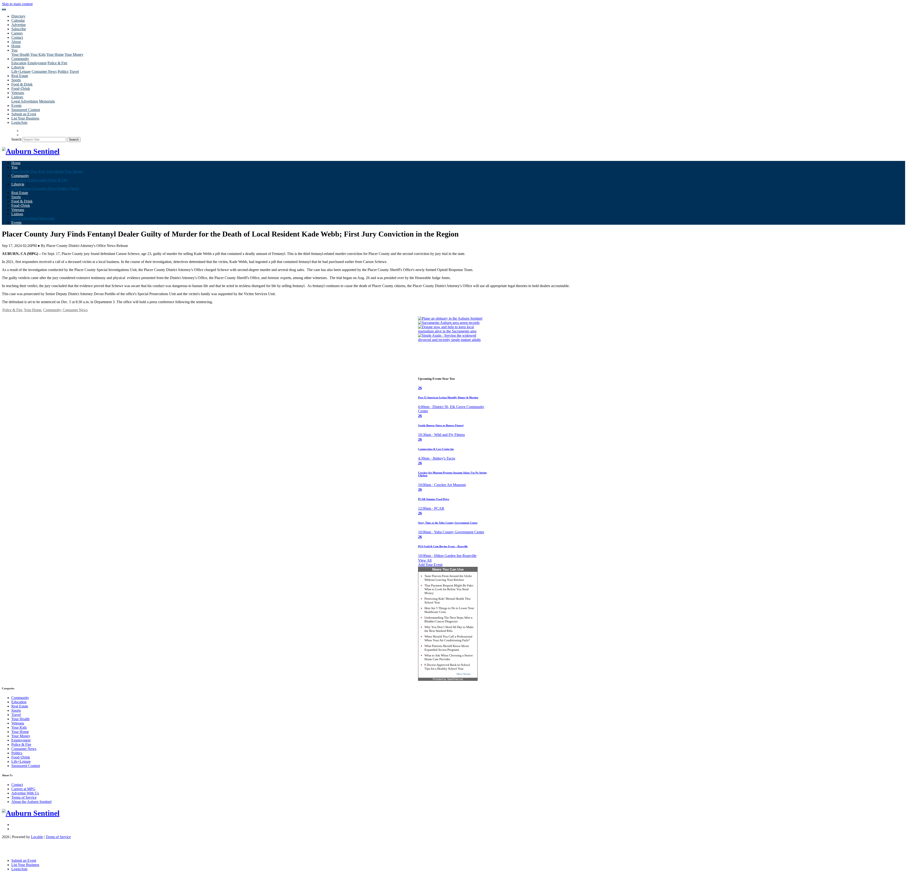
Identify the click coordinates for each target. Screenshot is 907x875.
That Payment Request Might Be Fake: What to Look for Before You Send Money (449, 589)
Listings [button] (17, 97)
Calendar (18, 20)
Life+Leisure (21, 71)
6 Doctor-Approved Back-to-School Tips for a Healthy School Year (447, 666)
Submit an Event (23, 114)
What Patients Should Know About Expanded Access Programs (446, 647)
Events (16, 105)
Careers (17, 33)
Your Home (55, 54)
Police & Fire (57, 63)
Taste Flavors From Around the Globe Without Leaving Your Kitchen (448, 578)
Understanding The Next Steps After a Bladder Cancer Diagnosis (448, 619)
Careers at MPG (23, 789)
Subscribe (18, 29)
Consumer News (44, 71)
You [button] (14, 50)
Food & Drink (22, 84)
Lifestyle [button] (17, 67)
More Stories (464, 673)
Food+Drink (20, 88)
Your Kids (38, 54)
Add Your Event (430, 565)
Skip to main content (17, 4)
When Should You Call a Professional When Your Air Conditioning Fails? (448, 638)
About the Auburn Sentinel (31, 802)
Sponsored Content (25, 110)
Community (52, 310)
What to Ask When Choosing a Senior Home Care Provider (448, 657)
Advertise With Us (25, 793)
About (16, 42)
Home (16, 46)
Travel (74, 71)
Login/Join (19, 123)
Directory (18, 16)
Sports (16, 80)
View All (425, 560)
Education (18, 63)
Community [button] (20, 59)
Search (16, 139)
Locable (37, 837)
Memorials (47, 101)
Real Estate (19, 76)
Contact (17, 37)
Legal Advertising (24, 101)
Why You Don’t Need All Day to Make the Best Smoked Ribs (449, 629)
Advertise (18, 25)
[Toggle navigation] (4, 9)
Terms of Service (24, 797)
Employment (37, 63)
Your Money (73, 54)
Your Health (20, 54)
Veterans (17, 93)
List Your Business (25, 118)
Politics (63, 71)
